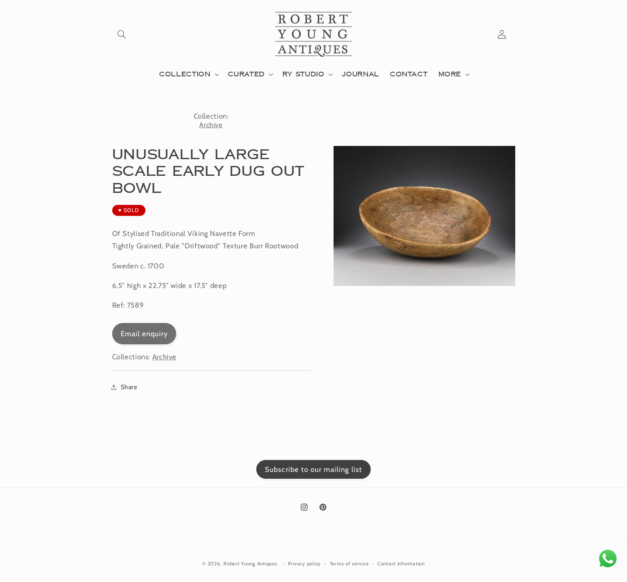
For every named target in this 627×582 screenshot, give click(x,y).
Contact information (401, 564)
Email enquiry (144, 333)
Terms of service (349, 564)
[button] (122, 34)
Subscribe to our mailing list (313, 469)
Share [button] (129, 387)
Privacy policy (304, 564)
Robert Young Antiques (250, 564)
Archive (210, 125)
